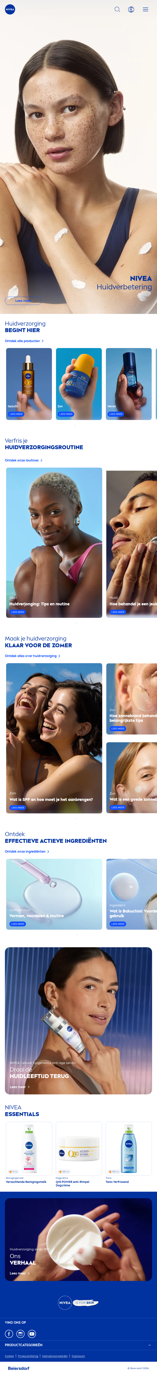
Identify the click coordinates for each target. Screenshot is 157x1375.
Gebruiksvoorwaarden (55, 1356)
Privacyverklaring (28, 1356)
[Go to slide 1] (75, 425)
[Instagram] (20, 1334)
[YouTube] (32, 1334)
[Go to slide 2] (77, 425)
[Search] (117, 9)
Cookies (9, 1356)
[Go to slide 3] (80, 425)
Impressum (78, 1356)
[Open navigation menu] (145, 9)
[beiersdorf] (18, 1368)
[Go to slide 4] (82, 425)
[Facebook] (9, 1334)
